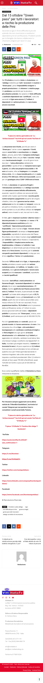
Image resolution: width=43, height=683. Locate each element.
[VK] (14, 49)
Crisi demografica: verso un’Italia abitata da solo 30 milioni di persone (32, 541)
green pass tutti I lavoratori (11, 512)
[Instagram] (6, 597)
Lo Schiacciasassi (13, 8)
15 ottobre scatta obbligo (15, 507)
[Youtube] (13, 597)
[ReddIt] (18, 49)
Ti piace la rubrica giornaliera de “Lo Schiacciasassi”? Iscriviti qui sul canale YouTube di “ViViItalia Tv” (21, 138)
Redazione (7, 44)
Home (4, 8)
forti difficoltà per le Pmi (10, 509)
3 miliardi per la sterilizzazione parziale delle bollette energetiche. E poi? (11, 541)
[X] (9, 49)
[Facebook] (4, 49)
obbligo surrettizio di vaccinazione (13, 514)
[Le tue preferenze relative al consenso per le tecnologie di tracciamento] (39, 679)
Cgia (26, 507)
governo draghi (23, 509)
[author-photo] (21, 561)
